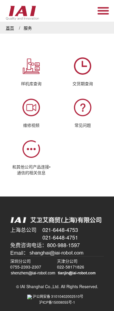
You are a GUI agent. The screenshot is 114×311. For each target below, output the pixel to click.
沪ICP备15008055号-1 (57, 302)
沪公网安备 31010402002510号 (60, 296)
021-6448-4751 (60, 237)
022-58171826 (70, 267)
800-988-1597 (63, 245)
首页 (10, 28)
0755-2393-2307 (25, 267)
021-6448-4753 (60, 229)
